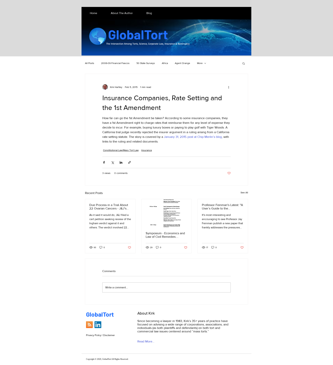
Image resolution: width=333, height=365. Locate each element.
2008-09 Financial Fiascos (115, 63)
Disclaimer (109, 335)
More (200, 63)
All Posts (89, 63)
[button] (243, 63)
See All (244, 192)
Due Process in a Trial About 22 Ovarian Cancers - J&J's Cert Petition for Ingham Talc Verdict (108, 206)
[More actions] (229, 87)
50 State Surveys (145, 63)
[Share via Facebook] (104, 162)
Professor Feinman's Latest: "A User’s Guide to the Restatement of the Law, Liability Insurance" (222, 206)
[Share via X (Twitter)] (112, 162)
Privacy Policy (93, 335)
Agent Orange (182, 63)
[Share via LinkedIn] (121, 162)
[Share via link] (129, 162)
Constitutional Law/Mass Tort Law (121, 150)
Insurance (146, 150)
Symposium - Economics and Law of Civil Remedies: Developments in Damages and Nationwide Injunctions (165, 234)
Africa (165, 63)
